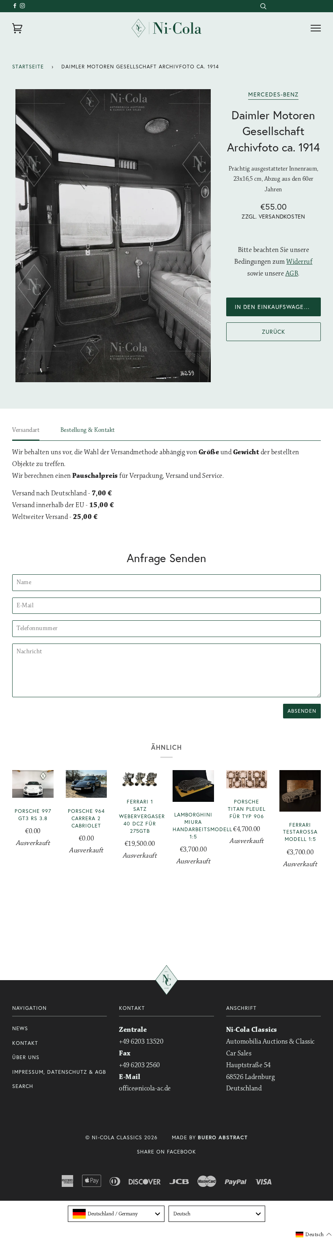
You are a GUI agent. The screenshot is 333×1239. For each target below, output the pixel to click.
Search (22, 1086)
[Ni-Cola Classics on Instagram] (23, 5)
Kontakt (25, 1043)
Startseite (28, 66)
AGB (291, 273)
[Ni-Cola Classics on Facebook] (16, 5)
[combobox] (263, 6)
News (20, 1028)
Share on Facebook (166, 1151)
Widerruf (299, 262)
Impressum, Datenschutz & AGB (59, 1071)
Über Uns (25, 1057)
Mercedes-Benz (273, 94)
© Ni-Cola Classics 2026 (121, 1137)
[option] (113, 235)
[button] (313, 1234)
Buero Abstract (223, 1137)
